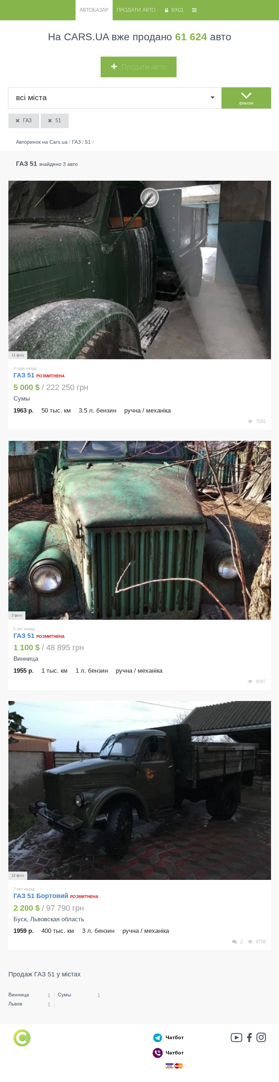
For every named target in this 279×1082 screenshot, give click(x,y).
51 (58, 120)
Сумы (64, 994)
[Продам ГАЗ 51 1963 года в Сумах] (139, 270)
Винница (18, 994)
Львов (15, 1004)
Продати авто (136, 10)
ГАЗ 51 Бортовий (40, 895)
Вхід (177, 10)
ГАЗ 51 (24, 375)
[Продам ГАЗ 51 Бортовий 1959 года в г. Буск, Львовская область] (139, 790)
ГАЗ (27, 120)
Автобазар (94, 10)
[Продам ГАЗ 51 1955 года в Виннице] (139, 530)
